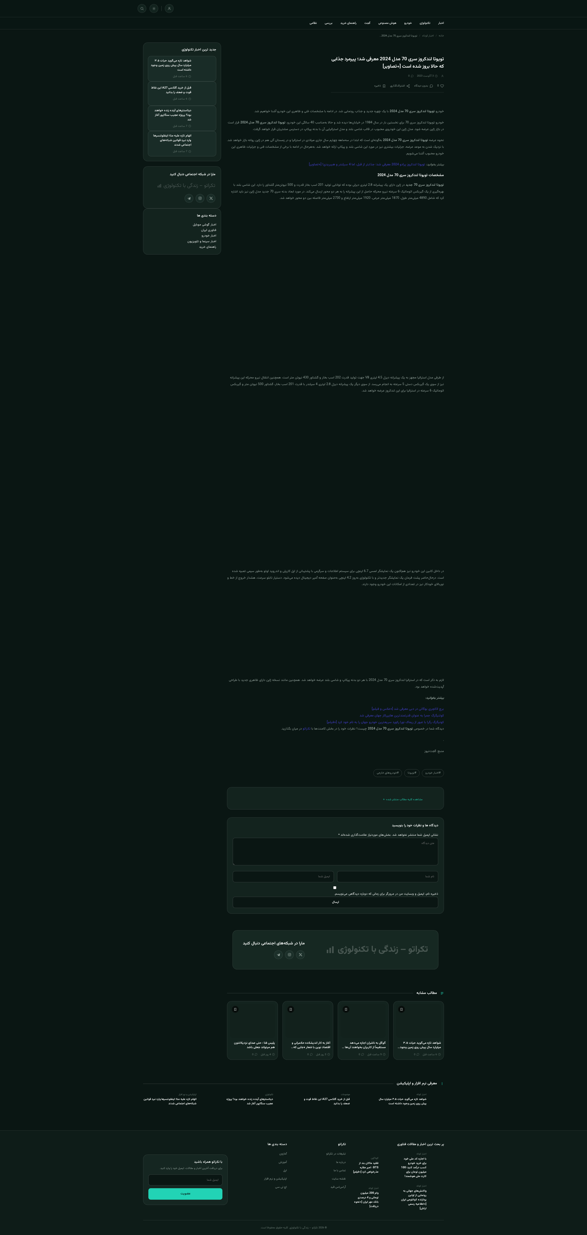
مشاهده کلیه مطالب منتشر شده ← (403, 799)
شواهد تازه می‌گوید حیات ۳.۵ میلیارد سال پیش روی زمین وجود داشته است (420, 1047)
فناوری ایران (208, 230)
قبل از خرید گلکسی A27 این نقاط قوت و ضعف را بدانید (171, 90)
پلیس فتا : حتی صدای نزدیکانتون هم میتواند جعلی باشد (254, 1045)
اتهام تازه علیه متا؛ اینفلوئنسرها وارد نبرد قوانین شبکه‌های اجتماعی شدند (172, 140)
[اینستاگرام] (289, 954)
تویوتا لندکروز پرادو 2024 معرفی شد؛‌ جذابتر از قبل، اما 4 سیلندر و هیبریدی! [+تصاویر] (367, 164)
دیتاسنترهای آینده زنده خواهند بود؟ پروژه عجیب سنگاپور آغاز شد (172, 115)
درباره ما (341, 1162)
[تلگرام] (278, 954)
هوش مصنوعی (387, 23)
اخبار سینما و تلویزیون (201, 241)
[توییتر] (300, 954)
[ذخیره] (401, 1009)
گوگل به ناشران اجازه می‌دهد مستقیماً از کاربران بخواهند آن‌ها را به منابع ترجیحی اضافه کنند (364, 1047)
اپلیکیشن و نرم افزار (275, 1179)
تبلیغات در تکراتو (336, 1154)
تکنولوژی (425, 23)
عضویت (185, 1193)
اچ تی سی (281, 1187)
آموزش (283, 1162)
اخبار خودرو (209, 235)
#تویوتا (412, 773)
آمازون (283, 1154)
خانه (441, 36)
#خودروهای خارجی (388, 773)
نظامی (313, 23)
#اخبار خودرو (432, 773)
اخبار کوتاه (428, 36)
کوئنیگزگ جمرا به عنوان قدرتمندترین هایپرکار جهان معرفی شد (402, 715)
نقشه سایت (339, 1179)
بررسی (328, 23)
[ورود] (169, 8)
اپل (285, 1170)
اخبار (441, 23)
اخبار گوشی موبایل (204, 224)
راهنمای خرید (348, 23)
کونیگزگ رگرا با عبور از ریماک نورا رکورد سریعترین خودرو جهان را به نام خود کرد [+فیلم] (385, 722)
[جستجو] (142, 8)
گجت (367, 23)
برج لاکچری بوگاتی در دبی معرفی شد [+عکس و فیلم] (408, 709)
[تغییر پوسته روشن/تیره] (154, 8)
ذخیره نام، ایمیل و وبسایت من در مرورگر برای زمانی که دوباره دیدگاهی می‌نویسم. (386, 893)
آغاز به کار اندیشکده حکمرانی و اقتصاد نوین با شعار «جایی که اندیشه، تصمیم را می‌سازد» (311, 1047)
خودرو (408, 23)
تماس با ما (340, 1170)
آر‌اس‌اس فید (338, 1187)
